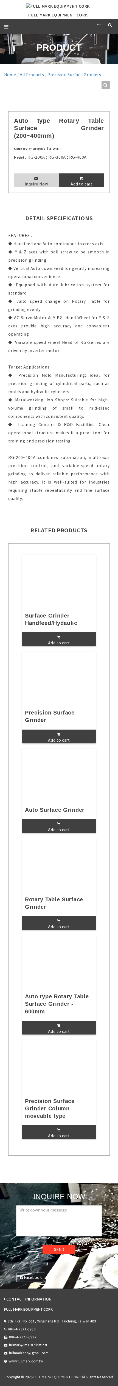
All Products (32, 74)
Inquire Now (36, 184)
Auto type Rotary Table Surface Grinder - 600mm (57, 1003)
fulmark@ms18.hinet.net (28, 1344)
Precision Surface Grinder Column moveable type (50, 1108)
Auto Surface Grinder (55, 810)
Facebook (32, 1277)
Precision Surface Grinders (74, 74)
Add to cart (81, 184)
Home (10, 74)
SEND (59, 1249)
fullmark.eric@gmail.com (29, 1352)
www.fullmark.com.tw (26, 1361)
